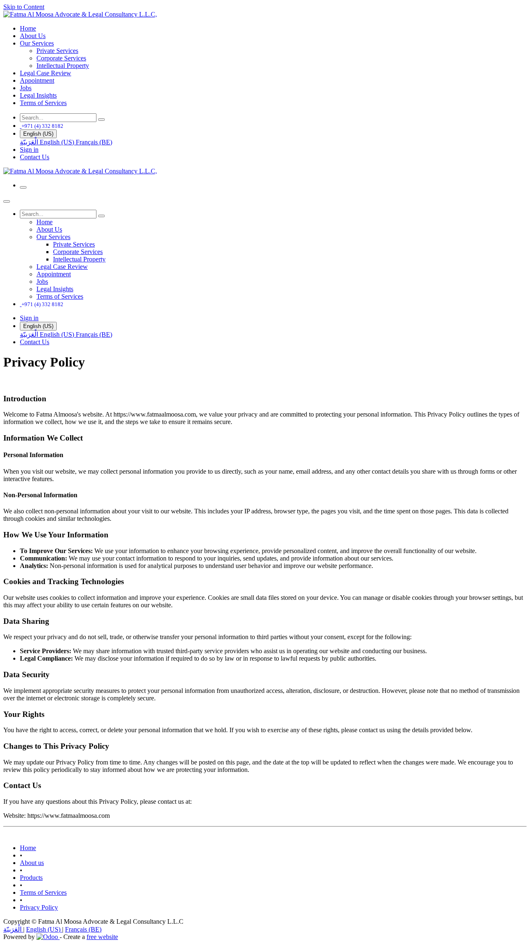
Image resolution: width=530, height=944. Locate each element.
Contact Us (34, 157)
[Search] (101, 119)
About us (32, 862)
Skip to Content (23, 6)
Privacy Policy (39, 907)
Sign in (29, 149)
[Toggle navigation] (23, 187)
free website (102, 936)
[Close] (6, 201)
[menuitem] (28, 28)
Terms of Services (43, 892)
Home (28, 847)
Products (31, 877)
